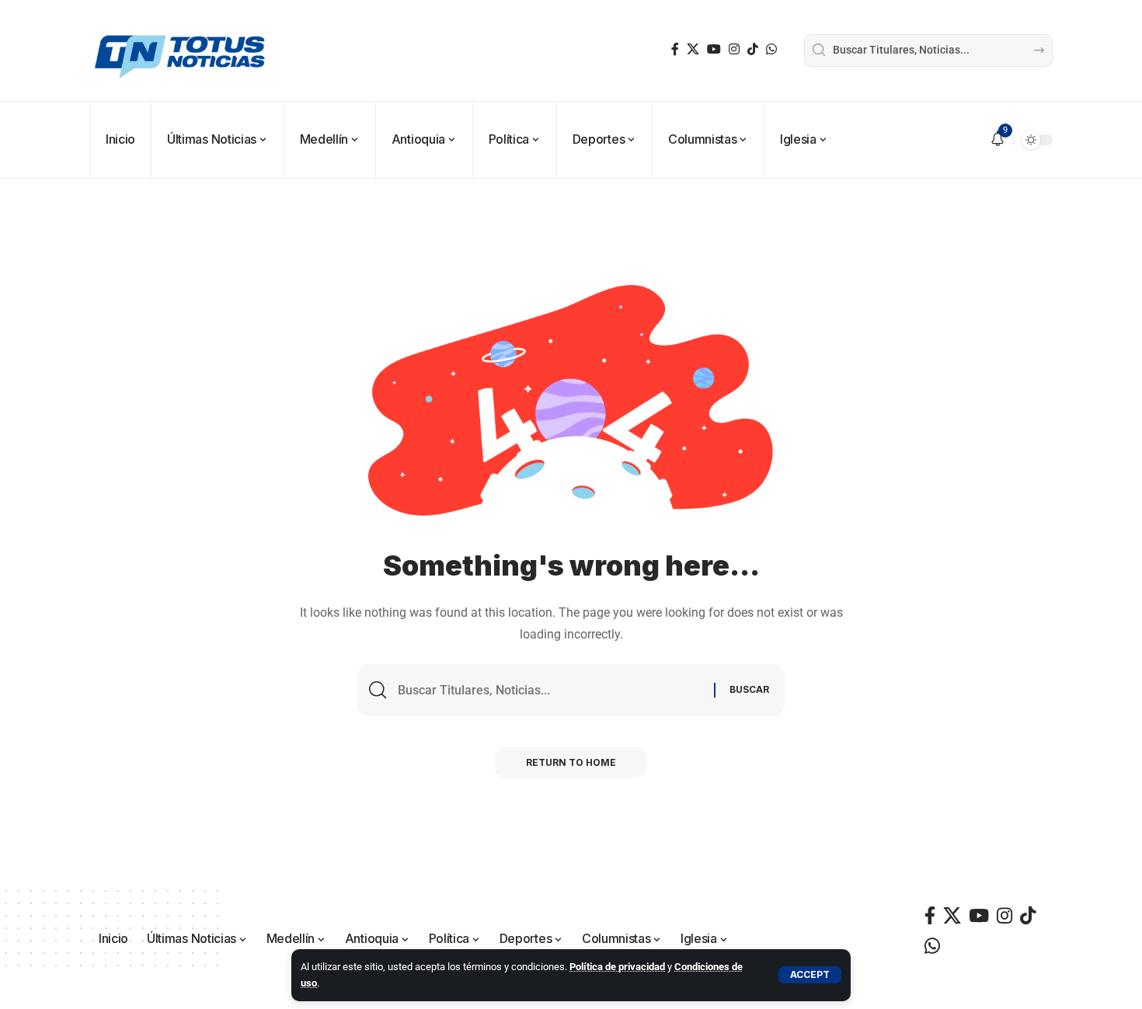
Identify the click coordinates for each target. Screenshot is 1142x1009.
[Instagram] (734, 49)
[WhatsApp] (771, 49)
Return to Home (571, 762)
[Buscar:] (550, 690)
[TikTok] (752, 49)
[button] (809, 974)
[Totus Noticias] (181, 50)
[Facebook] (675, 49)
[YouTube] (714, 49)
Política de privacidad (617, 966)
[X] (693, 49)
